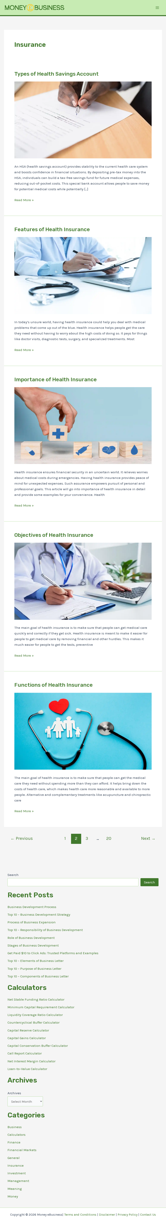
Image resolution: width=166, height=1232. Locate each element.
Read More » (24, 200)
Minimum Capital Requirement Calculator (40, 1007)
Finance (13, 1142)
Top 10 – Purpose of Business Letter (34, 969)
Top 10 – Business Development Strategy (38, 914)
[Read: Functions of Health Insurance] (83, 731)
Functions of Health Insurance (53, 685)
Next (148, 838)
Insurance (15, 1165)
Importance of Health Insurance (55, 379)
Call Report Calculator (24, 1053)
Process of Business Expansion (31, 922)
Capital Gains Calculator (26, 1038)
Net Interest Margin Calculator (31, 1061)
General (13, 1158)
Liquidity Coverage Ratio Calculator (35, 1015)
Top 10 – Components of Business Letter (38, 976)
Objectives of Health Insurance (53, 535)
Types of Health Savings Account (56, 74)
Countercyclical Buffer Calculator (33, 1022)
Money (12, 1196)
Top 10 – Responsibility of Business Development (45, 930)
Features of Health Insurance (52, 229)
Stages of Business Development (33, 945)
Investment (16, 1173)
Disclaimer (107, 1214)
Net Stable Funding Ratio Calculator (35, 999)
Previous (22, 838)
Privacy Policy (127, 1214)
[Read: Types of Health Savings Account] (83, 120)
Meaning (14, 1189)
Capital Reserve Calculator (28, 1030)
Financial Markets (21, 1150)
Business (14, 1127)
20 (108, 838)
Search (13, 875)
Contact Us (148, 1214)
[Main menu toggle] (157, 7)
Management (18, 1181)
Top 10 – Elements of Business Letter (35, 961)
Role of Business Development (31, 938)
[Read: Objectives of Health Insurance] (83, 581)
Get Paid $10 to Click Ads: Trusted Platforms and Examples (52, 953)
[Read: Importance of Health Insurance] (83, 425)
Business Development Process (31, 907)
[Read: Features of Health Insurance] (83, 275)
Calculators (16, 1135)
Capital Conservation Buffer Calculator (37, 1046)
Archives (14, 1093)
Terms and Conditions (80, 1214)
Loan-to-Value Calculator (27, 1069)
